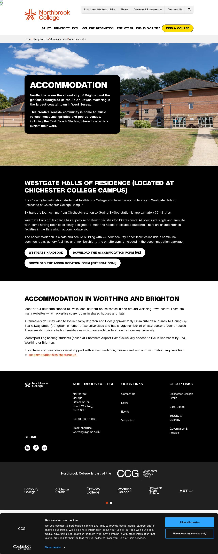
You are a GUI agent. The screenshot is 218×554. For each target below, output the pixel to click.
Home (28, 39)
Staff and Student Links (99, 9)
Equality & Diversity (176, 418)
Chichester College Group (181, 396)
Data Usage (177, 407)
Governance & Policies (179, 431)
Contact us (128, 394)
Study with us (41, 39)
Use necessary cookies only (189, 533)
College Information (98, 28)
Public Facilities (148, 28)
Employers (125, 28)
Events (125, 412)
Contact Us (174, 9)
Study (46, 28)
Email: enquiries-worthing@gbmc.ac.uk (86, 430)
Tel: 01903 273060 (84, 419)
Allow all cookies (190, 522)
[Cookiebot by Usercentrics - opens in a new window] (22, 547)
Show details (53, 547)
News (124, 9)
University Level (66, 28)
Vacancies (127, 420)
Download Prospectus (148, 9)
